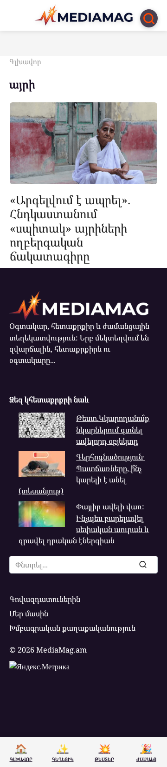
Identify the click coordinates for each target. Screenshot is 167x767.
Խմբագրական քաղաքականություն (72, 628)
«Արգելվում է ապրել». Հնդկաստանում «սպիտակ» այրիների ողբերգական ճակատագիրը (70, 228)
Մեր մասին (28, 613)
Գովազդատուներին (44, 599)
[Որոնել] (142, 565)
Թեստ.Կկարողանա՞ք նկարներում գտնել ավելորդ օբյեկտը (112, 429)
